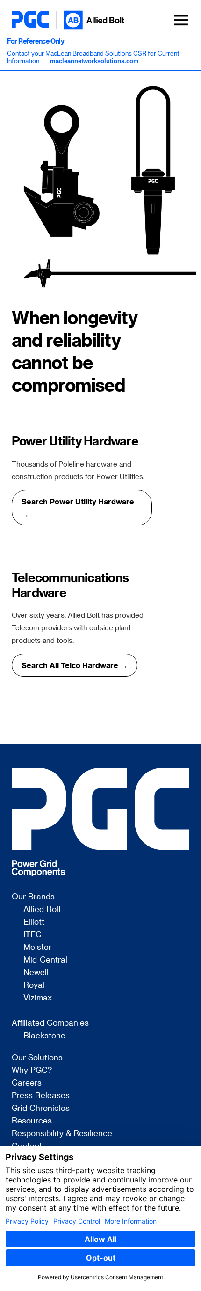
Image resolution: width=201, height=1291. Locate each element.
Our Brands (33, 896)
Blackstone (44, 1035)
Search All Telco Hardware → (75, 665)
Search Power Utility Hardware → (78, 507)
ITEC (32, 934)
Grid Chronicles (41, 1108)
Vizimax (37, 997)
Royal (33, 985)
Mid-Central (45, 959)
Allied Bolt (42, 909)
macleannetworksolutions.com (94, 61)
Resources (32, 1120)
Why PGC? (32, 1070)
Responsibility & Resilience (62, 1133)
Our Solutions (37, 1057)
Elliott (33, 922)
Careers (27, 1083)
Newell (36, 972)
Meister (37, 947)
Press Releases (41, 1095)
